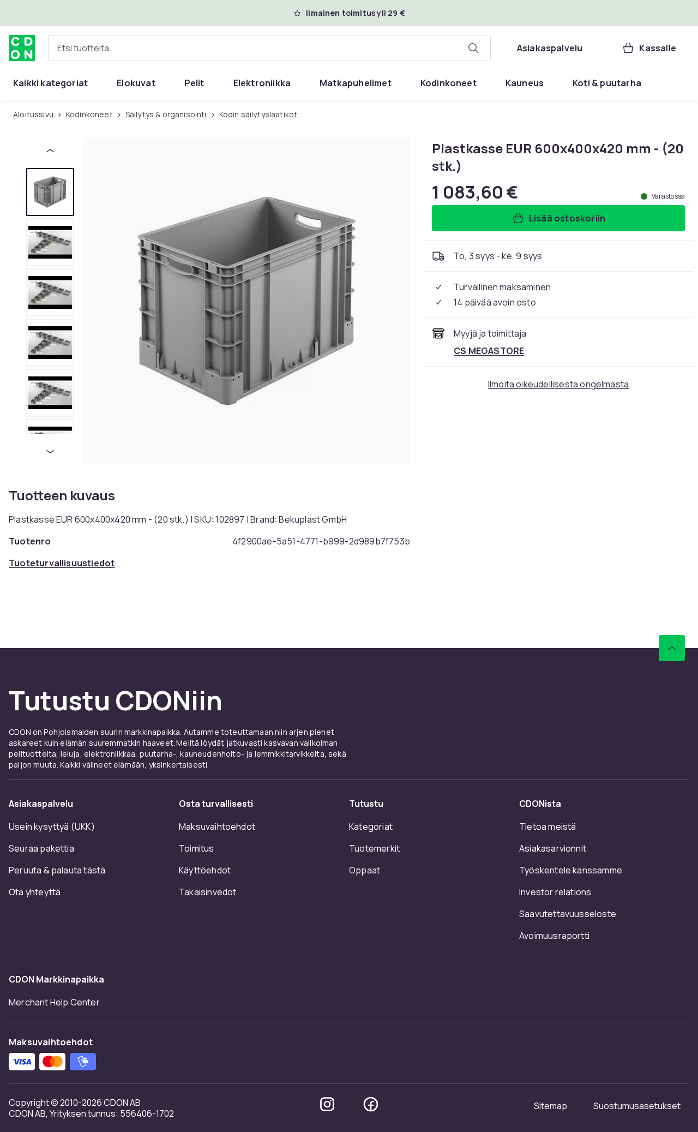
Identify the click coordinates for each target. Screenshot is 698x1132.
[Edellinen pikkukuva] (50, 150)
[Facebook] (370, 1104)
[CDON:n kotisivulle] (22, 48)
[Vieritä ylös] (672, 648)
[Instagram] (327, 1104)
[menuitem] (50, 83)
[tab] (50, 192)
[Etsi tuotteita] (473, 48)
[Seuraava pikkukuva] (50, 452)
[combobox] (269, 48)
